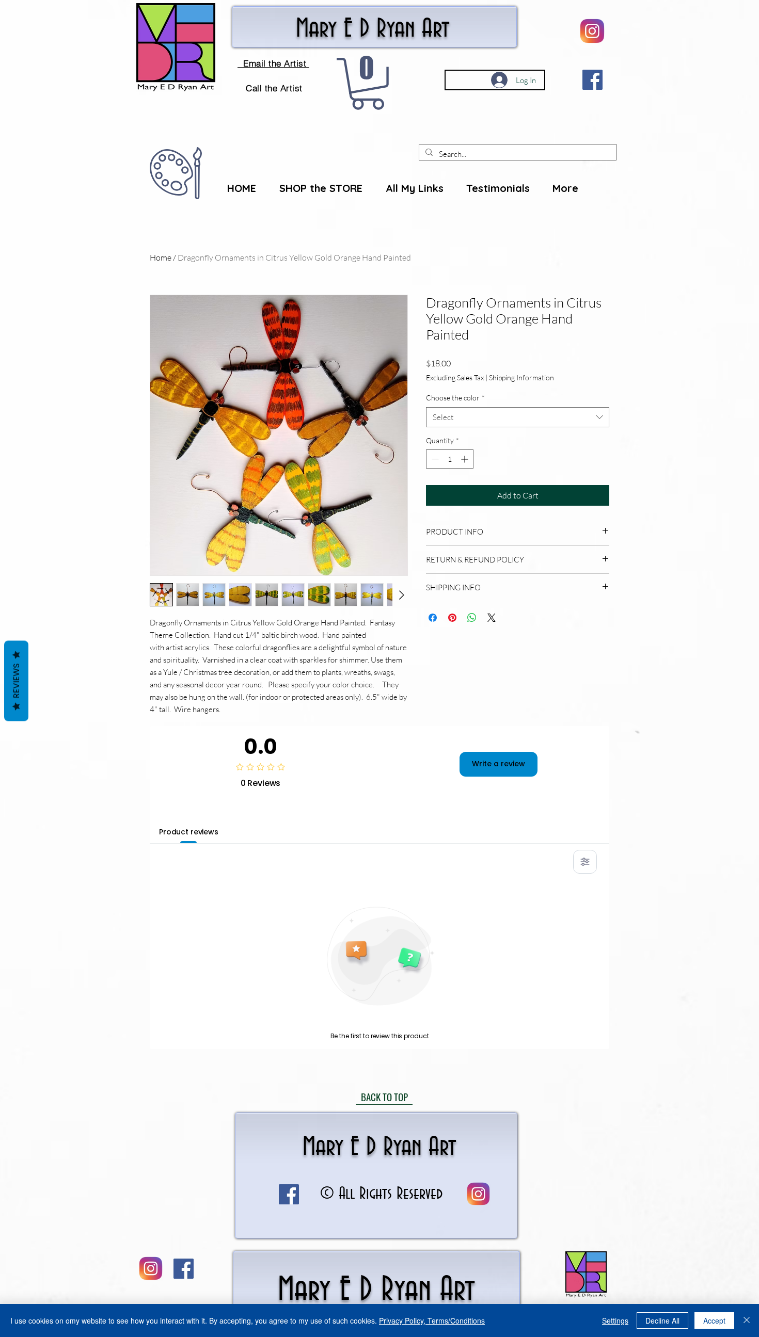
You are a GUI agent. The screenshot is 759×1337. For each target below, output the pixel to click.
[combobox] (517, 417)
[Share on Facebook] (432, 617)
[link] (368, 84)
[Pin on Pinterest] (452, 617)
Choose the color (455, 397)
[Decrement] (434, 459)
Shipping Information (521, 377)
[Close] (746, 1320)
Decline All (662, 1320)
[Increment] (465, 459)
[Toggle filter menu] (585, 862)
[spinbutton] (449, 459)
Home (160, 257)
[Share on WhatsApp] (472, 617)
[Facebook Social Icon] (592, 80)
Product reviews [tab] (188, 832)
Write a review (498, 764)
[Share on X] (491, 617)
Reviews (16, 680)
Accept (714, 1320)
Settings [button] (615, 1320)
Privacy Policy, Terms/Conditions (432, 1320)
